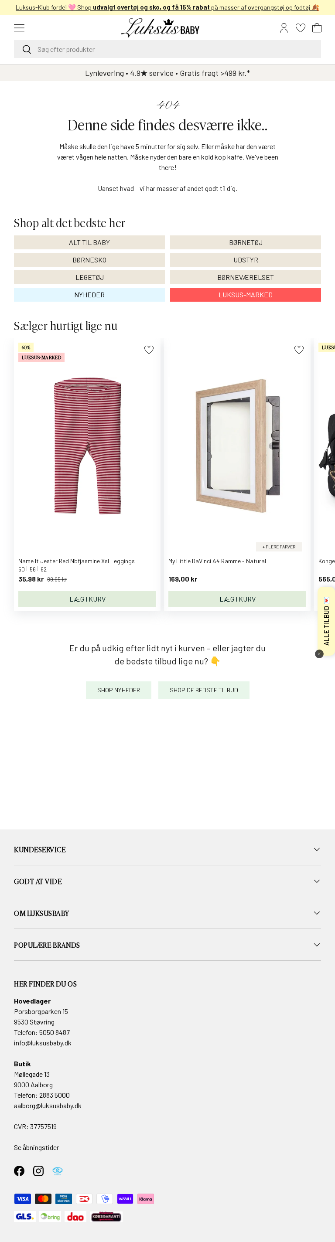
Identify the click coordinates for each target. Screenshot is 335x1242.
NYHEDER (89, 294)
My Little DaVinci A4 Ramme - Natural (217, 561)
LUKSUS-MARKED (246, 294)
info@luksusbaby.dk (43, 1042)
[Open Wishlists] (300, 28)
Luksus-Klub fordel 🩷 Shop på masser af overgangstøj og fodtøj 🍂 (167, 7)
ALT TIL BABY (89, 242)
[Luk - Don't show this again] (319, 654)
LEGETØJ (89, 277)
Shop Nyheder (118, 690)
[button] (317, 28)
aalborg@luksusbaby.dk (48, 1105)
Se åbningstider (36, 1147)
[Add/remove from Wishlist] (149, 349)
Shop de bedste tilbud (204, 690)
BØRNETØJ (246, 242)
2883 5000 (54, 1095)
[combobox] (167, 49)
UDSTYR (245, 259)
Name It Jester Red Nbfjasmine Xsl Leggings (76, 561)
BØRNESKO (89, 259)
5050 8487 (54, 1032)
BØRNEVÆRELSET (245, 277)
